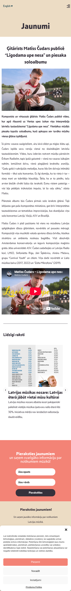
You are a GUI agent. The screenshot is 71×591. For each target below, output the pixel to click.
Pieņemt (35, 561)
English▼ (8, 6)
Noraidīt (35, 571)
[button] (66, 529)
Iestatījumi (35, 580)
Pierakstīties (35, 492)
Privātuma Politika (34, 587)
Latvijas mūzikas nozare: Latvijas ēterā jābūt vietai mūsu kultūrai (35, 395)
